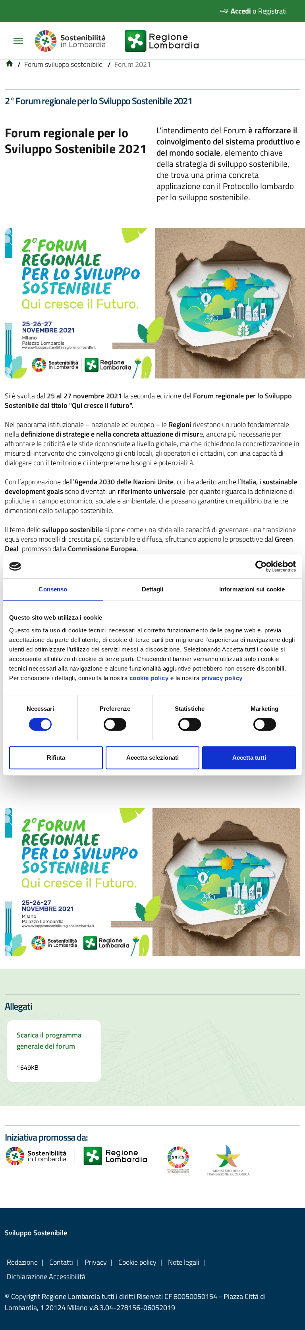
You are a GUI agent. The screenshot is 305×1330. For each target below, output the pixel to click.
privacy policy (222, 678)
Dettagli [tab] (153, 589)
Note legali (183, 1262)
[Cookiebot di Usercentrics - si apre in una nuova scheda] (261, 566)
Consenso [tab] (53, 589)
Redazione (22, 1262)
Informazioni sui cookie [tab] (252, 589)
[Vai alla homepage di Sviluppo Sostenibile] (75, 41)
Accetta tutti (249, 757)
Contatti (61, 1262)
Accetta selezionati (152, 757)
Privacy (96, 1262)
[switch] (115, 724)
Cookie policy (137, 1262)
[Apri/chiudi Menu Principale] (21, 41)
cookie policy (149, 678)
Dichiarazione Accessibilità (46, 1276)
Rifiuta (56, 757)
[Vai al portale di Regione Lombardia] (166, 41)
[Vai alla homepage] (9, 64)
